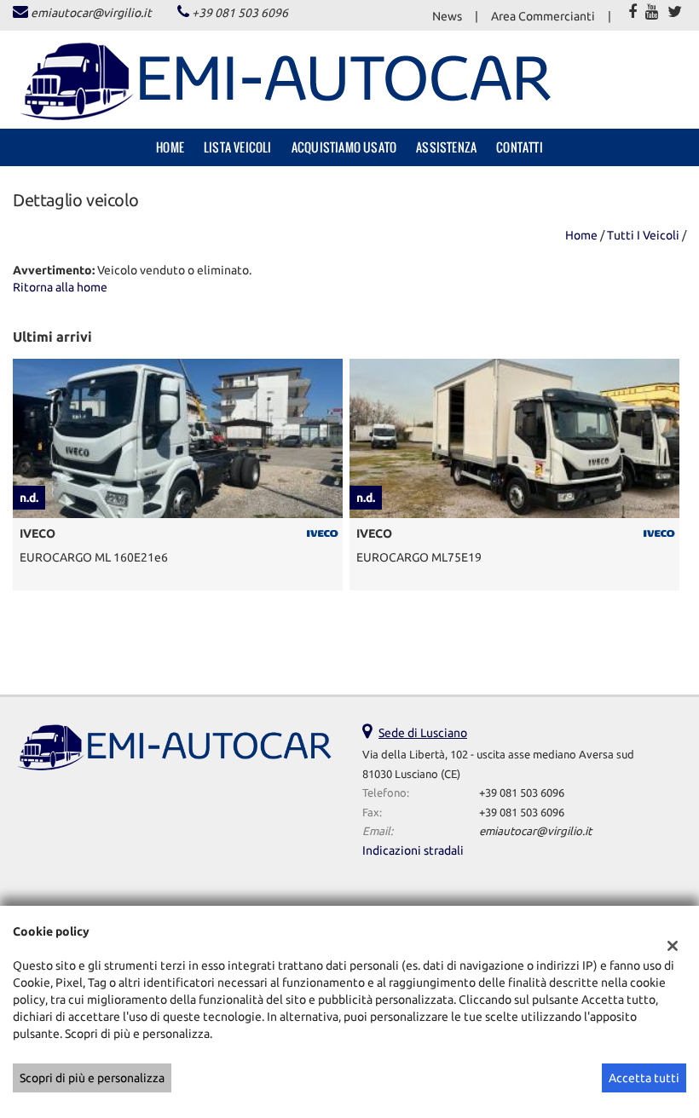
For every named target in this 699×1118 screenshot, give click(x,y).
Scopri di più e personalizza (92, 1078)
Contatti (519, 147)
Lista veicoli (238, 147)
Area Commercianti (543, 16)
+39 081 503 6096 (240, 13)
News (447, 16)
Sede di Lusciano (422, 733)
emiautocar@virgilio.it (91, 13)
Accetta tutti (644, 1078)
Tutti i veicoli (643, 235)
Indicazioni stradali (413, 850)
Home (170, 147)
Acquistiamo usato (344, 147)
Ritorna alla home (60, 287)
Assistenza (446, 147)
